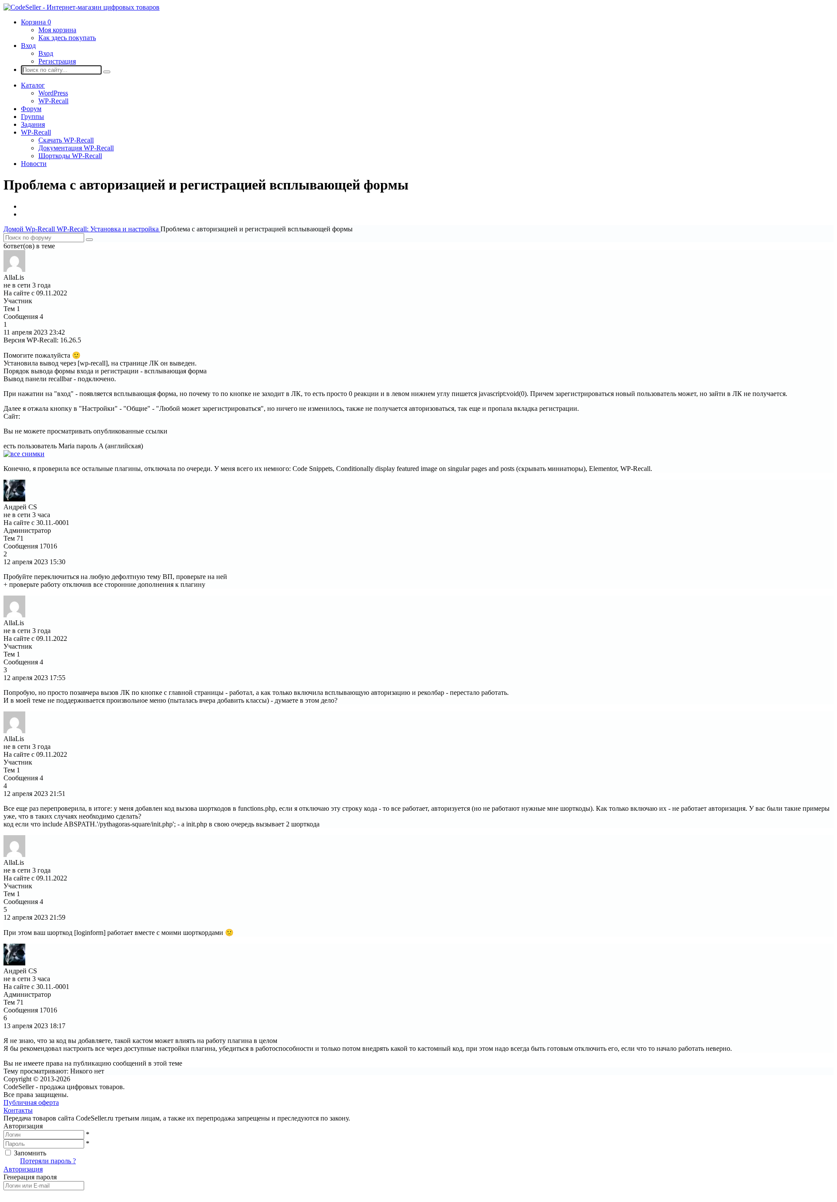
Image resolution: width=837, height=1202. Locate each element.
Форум (31, 108)
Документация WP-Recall (76, 148)
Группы (32, 116)
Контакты (18, 1110)
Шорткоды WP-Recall (70, 155)
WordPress (53, 93)
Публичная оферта (31, 1102)
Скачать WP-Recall (66, 140)
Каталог (33, 85)
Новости (34, 163)
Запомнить (30, 1153)
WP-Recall (53, 101)
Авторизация (23, 1169)
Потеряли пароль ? (48, 1161)
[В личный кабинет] (14, 269)
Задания (33, 124)
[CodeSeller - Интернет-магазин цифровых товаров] (81, 7)
